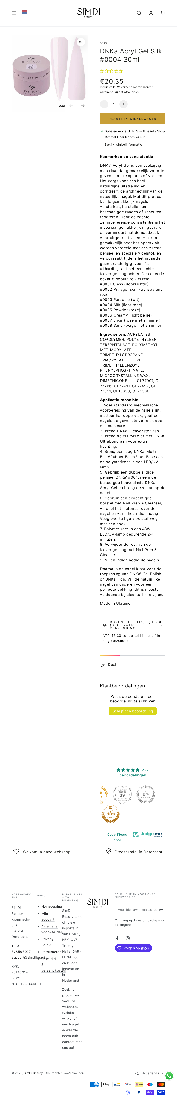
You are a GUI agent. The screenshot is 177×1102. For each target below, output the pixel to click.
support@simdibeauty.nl (31, 957)
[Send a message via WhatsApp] (169, 1075)
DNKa (104, 43)
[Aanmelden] (162, 909)
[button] (24, 12)
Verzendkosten (131, 87)
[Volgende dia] (82, 106)
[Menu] (14, 13)
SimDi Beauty (34, 1073)
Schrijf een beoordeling (132, 711)
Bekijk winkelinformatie (123, 144)
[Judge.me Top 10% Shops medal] (110, 814)
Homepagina (51, 906)
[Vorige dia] (71, 106)
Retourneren (51, 952)
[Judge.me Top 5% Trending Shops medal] (145, 794)
